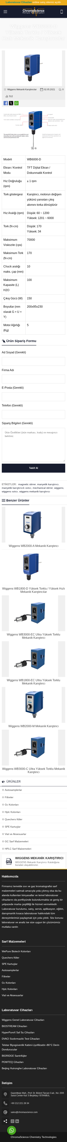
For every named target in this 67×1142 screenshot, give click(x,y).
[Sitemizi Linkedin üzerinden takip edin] (17, 1121)
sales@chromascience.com (24, 1112)
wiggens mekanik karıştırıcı (34, 491)
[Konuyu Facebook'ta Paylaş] (6, 103)
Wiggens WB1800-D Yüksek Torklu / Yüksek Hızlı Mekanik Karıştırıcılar (33, 590)
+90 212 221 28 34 (20, 1103)
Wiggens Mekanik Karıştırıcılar (22, 89)
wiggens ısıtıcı (10, 491)
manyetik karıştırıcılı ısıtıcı (16, 487)
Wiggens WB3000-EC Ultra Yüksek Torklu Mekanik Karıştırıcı (33, 636)
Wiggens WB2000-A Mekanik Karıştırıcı (33, 545)
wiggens (58, 487)
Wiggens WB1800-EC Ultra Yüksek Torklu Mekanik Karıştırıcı (33, 682)
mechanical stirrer (43, 487)
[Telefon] (61, 11)
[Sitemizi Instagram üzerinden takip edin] (12, 1121)
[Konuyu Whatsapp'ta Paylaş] (16, 103)
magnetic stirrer (27, 484)
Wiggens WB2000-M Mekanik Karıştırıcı (33, 726)
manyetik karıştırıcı (48, 484)
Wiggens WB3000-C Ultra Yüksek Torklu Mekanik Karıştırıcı (33, 770)
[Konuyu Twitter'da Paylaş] (11, 103)
